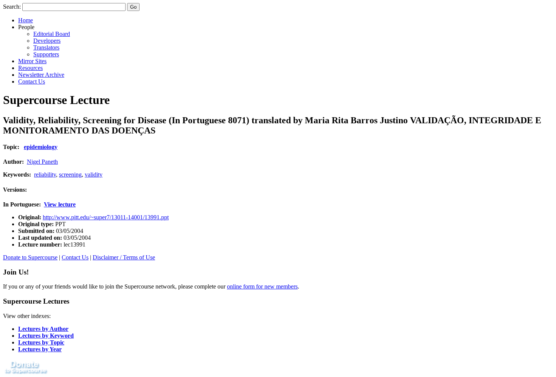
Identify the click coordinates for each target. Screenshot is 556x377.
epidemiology (40, 147)
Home (25, 20)
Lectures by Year (40, 349)
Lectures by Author (43, 329)
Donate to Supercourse (30, 257)
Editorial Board (51, 34)
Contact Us (31, 81)
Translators (46, 47)
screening (70, 174)
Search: (12, 6)
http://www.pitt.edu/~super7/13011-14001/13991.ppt (106, 217)
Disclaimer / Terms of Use (124, 257)
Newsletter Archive (41, 74)
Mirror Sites (32, 61)
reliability (45, 174)
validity (94, 174)
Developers (47, 40)
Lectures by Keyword (46, 335)
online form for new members (262, 286)
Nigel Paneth (42, 161)
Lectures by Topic (41, 342)
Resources (30, 68)
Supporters (46, 54)
